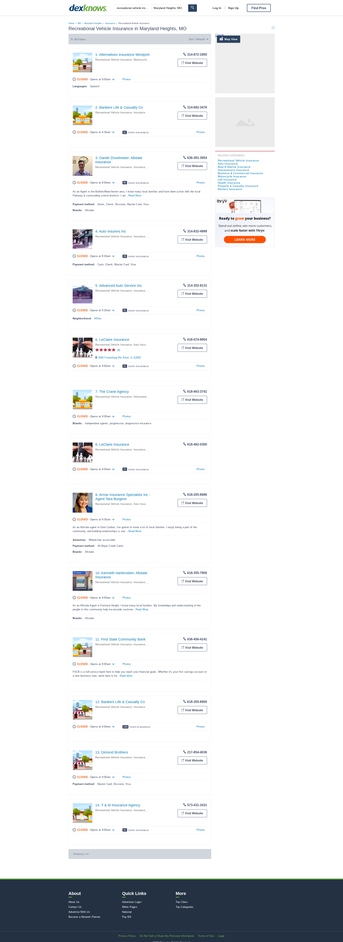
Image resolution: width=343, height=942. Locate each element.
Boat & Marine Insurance (234, 166)
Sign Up (233, 8)
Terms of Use (206, 935)
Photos (126, 79)
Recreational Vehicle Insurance (113, 59)
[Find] (192, 8)
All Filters (80, 39)
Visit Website (194, 63)
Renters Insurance (230, 189)
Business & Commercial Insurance (240, 173)
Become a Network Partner (84, 916)
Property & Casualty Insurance (238, 185)
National (127, 911)
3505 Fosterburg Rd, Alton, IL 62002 (119, 357)
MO (79, 23)
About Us (74, 901)
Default (200, 39)
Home (71, 23)
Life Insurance (227, 179)
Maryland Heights (93, 23)
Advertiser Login (131, 901)
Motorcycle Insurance (146, 59)
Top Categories (185, 906)
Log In (217, 8)
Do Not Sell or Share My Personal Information (167, 935)
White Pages (129, 906)
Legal (221, 935)
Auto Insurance (143, 344)
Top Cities (182, 901)
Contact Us (75, 906)
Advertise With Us (79, 911)
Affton (97, 318)
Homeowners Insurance (147, 396)
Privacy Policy (127, 935)
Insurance (110, 23)
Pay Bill (126, 916)
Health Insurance (229, 182)
